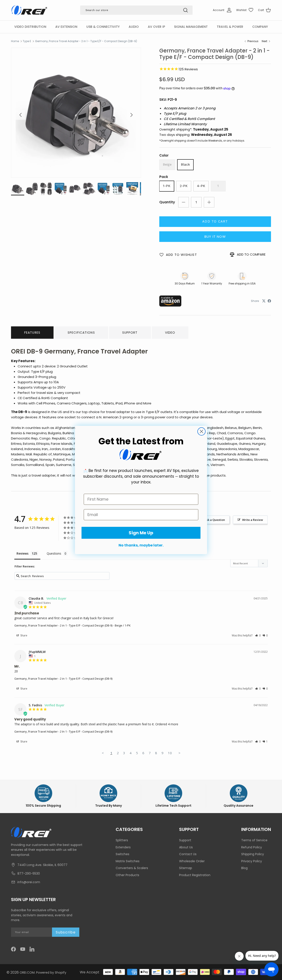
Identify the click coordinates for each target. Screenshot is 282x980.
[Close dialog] (201, 431)
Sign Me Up (141, 533)
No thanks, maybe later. (141, 545)
